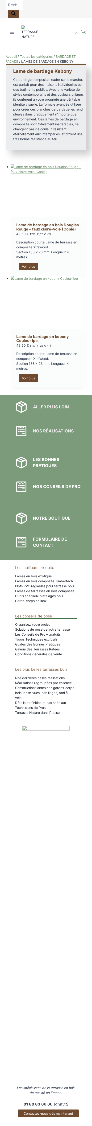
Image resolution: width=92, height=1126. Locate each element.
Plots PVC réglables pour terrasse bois (44, 586)
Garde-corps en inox (31, 601)
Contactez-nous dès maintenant (48, 1113)
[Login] (77, 32)
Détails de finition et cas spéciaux (41, 703)
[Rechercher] (13, 14)
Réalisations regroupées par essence (43, 683)
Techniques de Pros (30, 708)
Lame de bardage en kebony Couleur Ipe (42, 338)
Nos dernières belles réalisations (40, 678)
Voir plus (28, 266)
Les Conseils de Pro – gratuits (38, 634)
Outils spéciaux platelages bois (39, 596)
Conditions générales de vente (38, 654)
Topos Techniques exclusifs (36, 639)
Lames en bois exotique (33, 576)
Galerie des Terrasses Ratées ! (38, 649)
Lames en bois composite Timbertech (44, 581)
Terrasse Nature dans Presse (37, 713)
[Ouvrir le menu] (12, 32)
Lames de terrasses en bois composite (44, 591)
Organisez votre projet (32, 624)
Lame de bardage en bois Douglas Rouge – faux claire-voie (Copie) (47, 226)
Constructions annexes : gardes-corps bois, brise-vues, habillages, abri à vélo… (44, 693)
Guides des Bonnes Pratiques (37, 644)
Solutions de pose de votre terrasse (42, 629)
